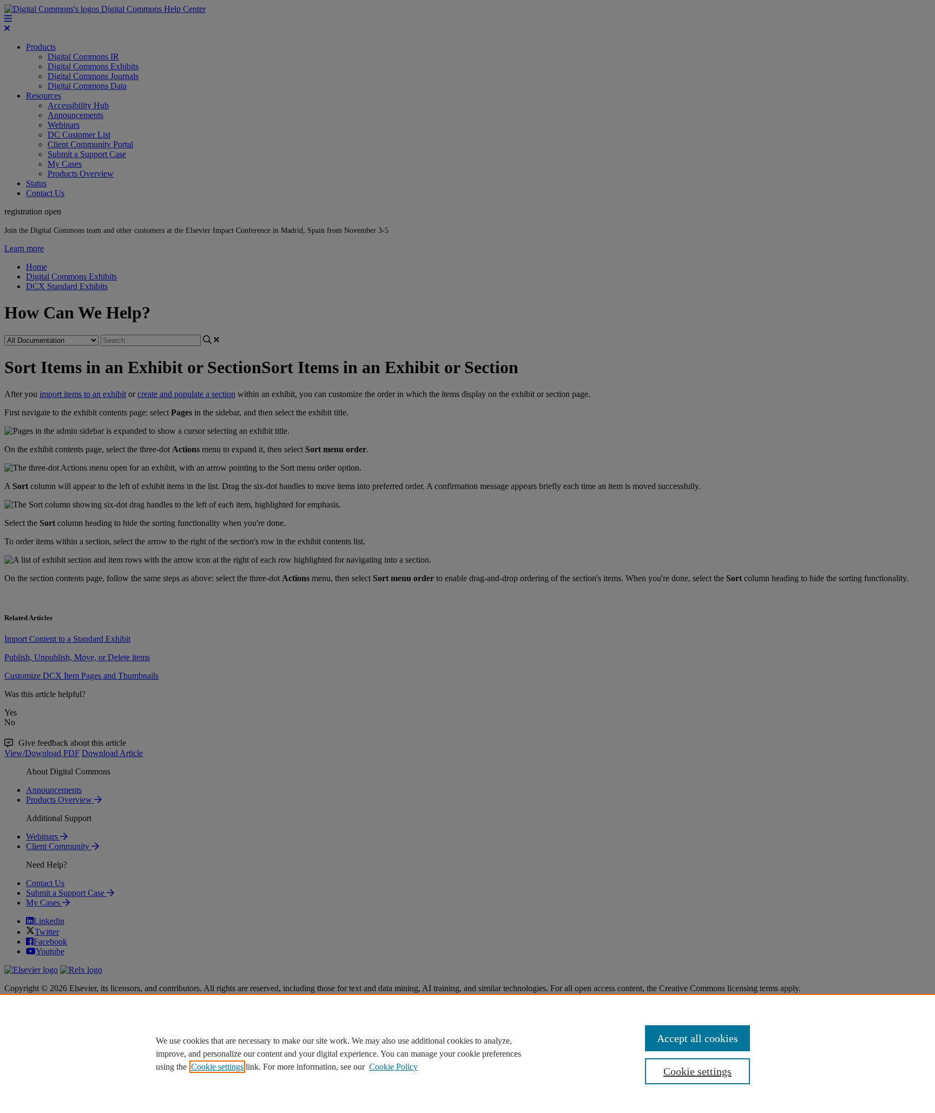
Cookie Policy (393, 1066)
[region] (467, 1053)
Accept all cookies (697, 1038)
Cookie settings (217, 1066)
